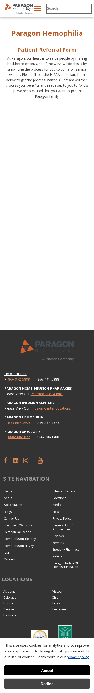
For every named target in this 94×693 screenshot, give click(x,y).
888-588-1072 (19, 437)
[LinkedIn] (15, 460)
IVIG (6, 553)
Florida (8, 603)
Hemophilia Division (17, 532)
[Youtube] (40, 460)
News (56, 512)
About (8, 498)
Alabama (9, 591)
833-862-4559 (19, 422)
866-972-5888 (19, 379)
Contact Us (11, 518)
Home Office (15, 374)
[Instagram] (25, 460)
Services (58, 543)
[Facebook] (5, 460)
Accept (47, 670)
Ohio (55, 597)
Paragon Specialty (22, 431)
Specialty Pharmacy (66, 549)
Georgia (8, 609)
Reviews (58, 536)
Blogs (8, 512)
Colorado (10, 597)
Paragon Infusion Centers (29, 402)
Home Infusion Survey (19, 546)
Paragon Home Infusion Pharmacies (38, 388)
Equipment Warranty (18, 525)
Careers (9, 559)
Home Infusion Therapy (20, 539)
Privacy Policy (62, 518)
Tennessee (59, 609)
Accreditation (13, 505)
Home (8, 491)
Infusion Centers (64, 491)
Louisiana (9, 615)
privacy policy (78, 656)
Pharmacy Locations (47, 393)
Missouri (57, 591)
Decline (47, 684)
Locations (59, 498)
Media (57, 505)
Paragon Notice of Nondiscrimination (65, 565)
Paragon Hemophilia (23, 417)
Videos (57, 556)
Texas (56, 603)
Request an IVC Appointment (63, 527)
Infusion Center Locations (51, 408)
